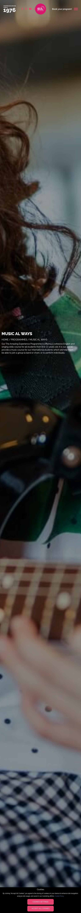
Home (5, 339)
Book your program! (62, 9)
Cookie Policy (59, 896)
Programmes (19, 339)
